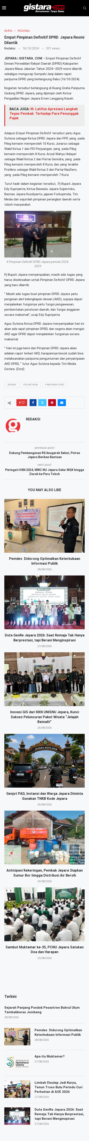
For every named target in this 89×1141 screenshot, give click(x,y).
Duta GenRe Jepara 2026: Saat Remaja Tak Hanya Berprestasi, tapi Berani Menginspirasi (59, 1114)
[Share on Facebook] (33, 402)
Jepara (11, 384)
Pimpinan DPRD (54, 384)
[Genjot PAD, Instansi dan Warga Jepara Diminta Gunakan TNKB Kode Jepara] (44, 761)
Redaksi (9, 48)
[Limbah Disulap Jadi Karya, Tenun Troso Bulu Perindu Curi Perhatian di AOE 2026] (17, 1089)
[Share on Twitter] (42, 402)
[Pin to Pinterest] (52, 402)
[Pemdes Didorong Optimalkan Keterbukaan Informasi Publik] (44, 526)
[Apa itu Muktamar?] (17, 1063)
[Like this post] (23, 402)
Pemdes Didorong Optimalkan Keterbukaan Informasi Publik (58, 1032)
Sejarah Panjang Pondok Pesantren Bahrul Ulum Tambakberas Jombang (42, 1010)
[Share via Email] (62, 402)
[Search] (85, 8)
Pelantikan (30, 384)
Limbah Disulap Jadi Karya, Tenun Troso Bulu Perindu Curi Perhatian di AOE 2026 (59, 1087)
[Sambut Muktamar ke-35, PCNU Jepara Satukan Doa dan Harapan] (44, 914)
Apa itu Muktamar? (50, 1056)
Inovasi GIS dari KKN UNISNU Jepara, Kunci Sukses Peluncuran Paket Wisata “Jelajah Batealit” (44, 717)
